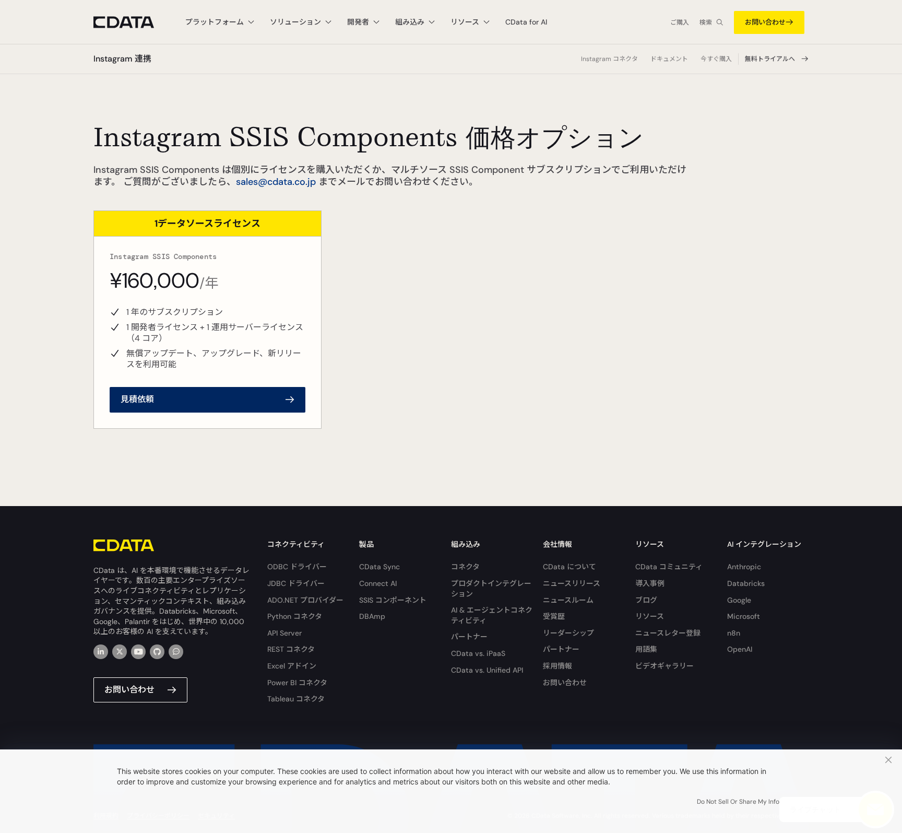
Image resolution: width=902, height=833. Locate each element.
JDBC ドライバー (296, 583)
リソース (649, 616)
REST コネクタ (291, 649)
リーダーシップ (568, 633)
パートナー (469, 636)
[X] (119, 651)
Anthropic (744, 566)
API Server (284, 633)
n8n (733, 633)
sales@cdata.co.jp (276, 181)
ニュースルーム (568, 600)
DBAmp (372, 616)
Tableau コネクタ (296, 698)
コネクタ (465, 566)
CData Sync (379, 566)
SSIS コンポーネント (392, 600)
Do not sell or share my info (738, 801)
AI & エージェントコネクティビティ (491, 615)
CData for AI (526, 22)
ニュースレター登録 (668, 633)
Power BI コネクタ (297, 682)
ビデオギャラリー (664, 666)
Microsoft (743, 616)
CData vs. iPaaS (478, 653)
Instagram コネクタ (609, 59)
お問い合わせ (765, 22)
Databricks (746, 583)
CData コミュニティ (669, 566)
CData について (569, 566)
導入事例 (649, 583)
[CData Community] (176, 651)
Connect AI (378, 583)
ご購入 (679, 22)
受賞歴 (554, 616)
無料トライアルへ (770, 59)
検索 (705, 22)
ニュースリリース (571, 583)
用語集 (646, 649)
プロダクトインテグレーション (491, 589)
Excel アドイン (291, 666)
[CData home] (131, 22)
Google (739, 600)
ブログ (646, 600)
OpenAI (739, 649)
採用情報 (557, 666)
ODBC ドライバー (297, 566)
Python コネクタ (294, 616)
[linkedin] (100, 651)
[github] (157, 651)
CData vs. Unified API (487, 670)
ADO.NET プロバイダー (305, 600)
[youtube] (138, 651)
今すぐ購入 (716, 59)
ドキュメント (669, 59)
